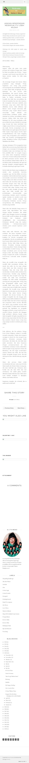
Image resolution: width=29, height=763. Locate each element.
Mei (7, 668)
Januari (7, 704)
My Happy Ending (10, 685)
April (7, 698)
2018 (5, 709)
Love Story (16, 399)
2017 (5, 711)
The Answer (7, 455)
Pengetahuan (6, 617)
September (9, 661)
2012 (5, 722)
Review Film (6, 622)
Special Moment (7, 628)
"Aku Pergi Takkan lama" (11, 676)
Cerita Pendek (6, 593)
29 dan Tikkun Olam (10, 691)
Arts (4, 587)
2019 (5, 707)
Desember (8, 655)
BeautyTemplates (10, 757)
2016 (5, 713)
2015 (5, 715)
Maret (7, 700)
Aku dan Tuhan (6, 581)
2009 (5, 729)
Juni (7, 666)
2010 (5, 726)
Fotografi (5, 596)
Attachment (7, 475)
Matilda (7, 682)
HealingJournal (7, 599)
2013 (5, 720)
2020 (5, 653)
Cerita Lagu (6, 590)
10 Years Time (9, 670)
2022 (5, 648)
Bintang (7, 679)
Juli (6, 664)
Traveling (5, 631)
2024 (5, 646)
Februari (8, 702)
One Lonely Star (9, 688)
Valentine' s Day (8, 435)
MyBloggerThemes (6, 759)
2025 (5, 644)
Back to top (22, 761)
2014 (5, 718)
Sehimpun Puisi (7, 625)
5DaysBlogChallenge (8, 578)
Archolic (5, 584)
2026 (5, 642)
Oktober (8, 659)
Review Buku (6, 619)
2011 (5, 724)
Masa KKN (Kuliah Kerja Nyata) (11, 614)
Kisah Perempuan (7, 602)
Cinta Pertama (9, 673)
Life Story (5, 605)
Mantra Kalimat (7, 611)
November (8, 657)
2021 (5, 650)
